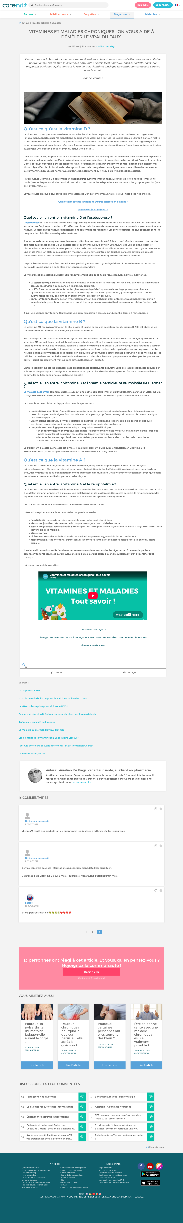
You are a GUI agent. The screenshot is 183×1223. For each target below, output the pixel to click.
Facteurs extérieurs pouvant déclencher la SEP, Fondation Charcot (56, 745)
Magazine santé (105, 1168)
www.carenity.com (56, 1197)
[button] (30, 15)
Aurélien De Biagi (105, 46)
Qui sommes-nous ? (30, 1168)
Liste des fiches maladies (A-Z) (111, 1180)
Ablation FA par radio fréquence (113, 1106)
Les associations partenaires (34, 1177)
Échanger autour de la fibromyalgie (115, 1096)
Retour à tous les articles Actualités (41, 22)
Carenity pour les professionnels (74, 1187)
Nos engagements (30, 1187)
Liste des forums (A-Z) (108, 1177)
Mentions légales (67, 1177)
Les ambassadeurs (29, 1175)
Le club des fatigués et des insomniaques (49, 1106)
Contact (63, 1185)
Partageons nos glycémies (41, 1096)
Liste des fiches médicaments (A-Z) (114, 1182)
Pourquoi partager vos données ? (36, 1170)
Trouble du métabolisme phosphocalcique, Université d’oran (53, 698)
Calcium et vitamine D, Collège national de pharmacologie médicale (57, 714)
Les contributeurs (29, 1180)
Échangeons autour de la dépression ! (47, 1116)
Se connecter (163, 4)
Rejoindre (143, 4)
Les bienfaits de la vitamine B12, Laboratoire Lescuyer (48, 737)
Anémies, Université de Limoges (37, 722)
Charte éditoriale (67, 1173)
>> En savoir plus (82, 782)
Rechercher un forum (108, 1170)
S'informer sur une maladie (110, 1173)
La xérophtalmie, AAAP (32, 753)
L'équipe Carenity (29, 1173)
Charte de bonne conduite (71, 1175)
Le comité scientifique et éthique (36, 1182)
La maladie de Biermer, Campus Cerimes (41, 729)
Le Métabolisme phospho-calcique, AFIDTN (43, 706)
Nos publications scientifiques (35, 1185)
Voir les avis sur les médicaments (113, 1175)
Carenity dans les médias (71, 1170)
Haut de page (156, 1147)
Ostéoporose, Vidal (29, 690)
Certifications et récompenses (73, 1168)
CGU (62, 1180)
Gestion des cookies (68, 1182)
